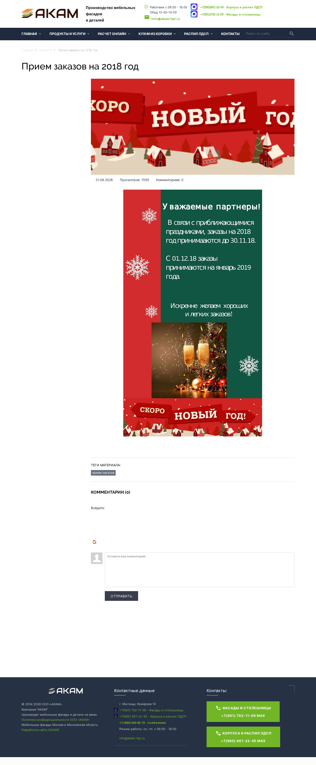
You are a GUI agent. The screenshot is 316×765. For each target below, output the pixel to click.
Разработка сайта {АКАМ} (40, 730)
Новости (45, 50)
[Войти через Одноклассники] (94, 549)
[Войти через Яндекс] (94, 535)
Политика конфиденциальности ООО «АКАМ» (56, 719)
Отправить (121, 596)
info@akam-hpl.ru (132, 738)
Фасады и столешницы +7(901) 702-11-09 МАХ (243, 711)
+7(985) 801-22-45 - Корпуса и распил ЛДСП (152, 716)
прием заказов (103, 472)
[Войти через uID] (94, 514)
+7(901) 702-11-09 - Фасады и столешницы (151, 710)
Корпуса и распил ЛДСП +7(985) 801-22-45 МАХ (244, 737)
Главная (27, 50)
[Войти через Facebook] (94, 528)
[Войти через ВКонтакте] (94, 521)
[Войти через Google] (94, 542)
